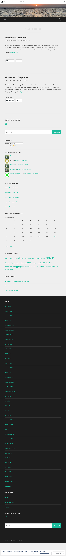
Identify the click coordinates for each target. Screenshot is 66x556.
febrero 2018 (9, 481)
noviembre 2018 (9, 439)
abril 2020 (8, 358)
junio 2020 (8, 349)
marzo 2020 (8, 363)
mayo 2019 (8, 410)
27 (55, 237)
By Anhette (8, 286)
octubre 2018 (9, 443)
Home (22, 263)
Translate (18, 146)
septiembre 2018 (10, 448)
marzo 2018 (8, 476)
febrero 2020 (9, 368)
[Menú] (4, 19)
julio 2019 (7, 401)
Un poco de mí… (9, 502)
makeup (34, 263)
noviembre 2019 (9, 382)
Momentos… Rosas (10, 206)
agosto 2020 (8, 344)
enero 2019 (8, 429)
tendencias (41, 266)
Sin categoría (25, 266)
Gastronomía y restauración (12, 263)
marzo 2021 (8, 311)
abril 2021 (8, 306)
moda (46, 262)
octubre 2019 (9, 387)
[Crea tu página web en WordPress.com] (33, 2)
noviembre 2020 (9, 330)
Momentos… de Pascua (11, 188)
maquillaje (40, 263)
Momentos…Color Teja (11, 192)
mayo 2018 (8, 467)
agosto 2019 (8, 396)
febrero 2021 (9, 316)
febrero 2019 (9, 424)
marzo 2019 (8, 420)
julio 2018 (7, 457)
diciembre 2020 (9, 325)
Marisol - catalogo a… (16, 173)
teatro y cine (32, 266)
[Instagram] (6, 123)
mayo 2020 (8, 353)
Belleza (12, 258)
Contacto (7, 507)
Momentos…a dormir (23, 156)
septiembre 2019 (10, 391)
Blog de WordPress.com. (14, 540)
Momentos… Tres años (16, 37)
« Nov (6, 246)
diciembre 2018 (9, 434)
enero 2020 (8, 372)
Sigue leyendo (14, 52)
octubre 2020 (9, 334)
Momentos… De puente (16, 77)
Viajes (11, 269)
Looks (27, 262)
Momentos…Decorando (24, 169)
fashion (50, 257)
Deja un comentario (24, 40)
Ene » (10, 246)
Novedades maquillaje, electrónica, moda (17, 281)
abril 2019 (8, 415)
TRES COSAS (54, 266)
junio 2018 (8, 462)
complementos (21, 258)
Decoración (31, 258)
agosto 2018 (8, 453)
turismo (7, 269)
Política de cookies (44, 553)
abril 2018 (8, 472)
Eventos (37, 258)
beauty (7, 258)
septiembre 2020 (10, 339)
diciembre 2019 (9, 377)
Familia (42, 258)
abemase (12, 156)
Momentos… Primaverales (12, 197)
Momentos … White (23, 164)
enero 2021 (8, 320)
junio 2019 (8, 405)
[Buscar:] (33, 132)
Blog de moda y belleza (11, 290)
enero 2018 (8, 486)
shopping (17, 266)
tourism (48, 266)
